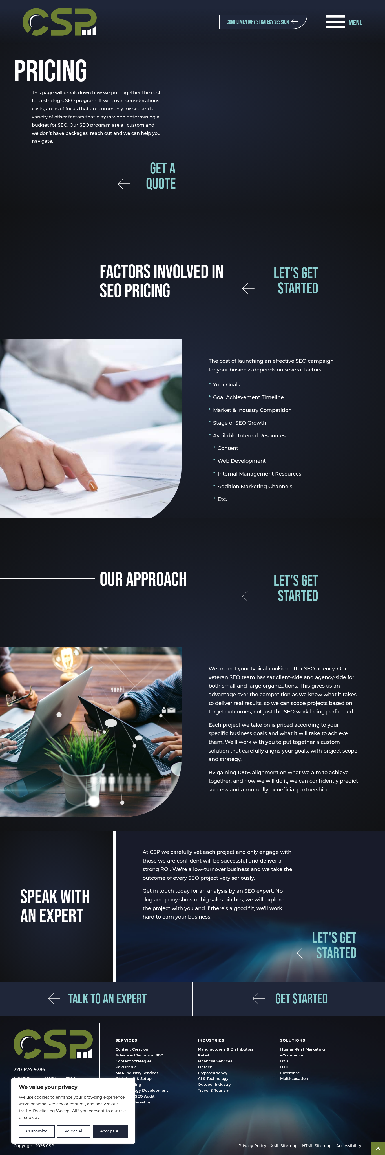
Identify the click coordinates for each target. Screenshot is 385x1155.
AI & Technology (213, 1079)
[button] (60, 21)
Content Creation (132, 1050)
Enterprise (290, 1073)
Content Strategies (134, 1062)
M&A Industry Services (137, 1073)
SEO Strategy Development (142, 1091)
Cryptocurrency (212, 1073)
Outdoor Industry (214, 1085)
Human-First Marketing (302, 1050)
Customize (37, 1131)
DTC (284, 1067)
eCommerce (291, 1056)
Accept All (110, 1131)
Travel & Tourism (213, 1091)
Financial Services (215, 1062)
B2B (284, 1062)
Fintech (205, 1067)
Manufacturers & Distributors (225, 1050)
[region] (73, 1111)
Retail (203, 1056)
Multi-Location (294, 1079)
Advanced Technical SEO (139, 1056)
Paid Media (126, 1067)
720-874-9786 (29, 1070)
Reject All (73, 1131)
